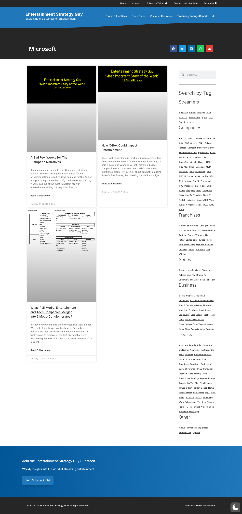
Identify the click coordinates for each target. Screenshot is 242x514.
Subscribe (209, 3)
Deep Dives (138, 16)
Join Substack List (38, 480)
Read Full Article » (40, 195)
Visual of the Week (161, 16)
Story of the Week (116, 16)
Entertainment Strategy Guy (54, 14)
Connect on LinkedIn (185, 3)
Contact (136, 3)
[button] (173, 48)
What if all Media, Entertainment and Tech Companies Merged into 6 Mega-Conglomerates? (53, 312)
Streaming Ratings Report (192, 16)
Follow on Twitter (156, 3)
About (123, 3)
